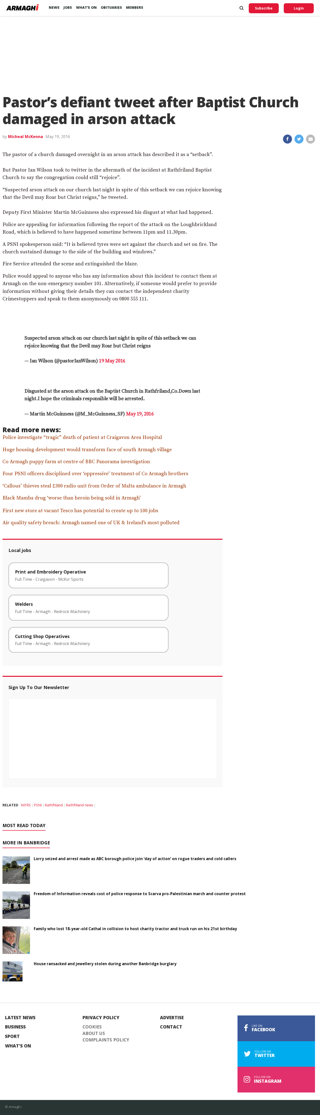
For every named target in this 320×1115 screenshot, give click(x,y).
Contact (171, 1027)
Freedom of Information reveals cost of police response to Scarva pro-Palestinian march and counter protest (140, 893)
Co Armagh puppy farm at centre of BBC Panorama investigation (76, 462)
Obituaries (111, 7)
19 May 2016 (112, 361)
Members (134, 7)
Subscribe (263, 8)
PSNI (38, 805)
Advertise (172, 1017)
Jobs (68, 7)
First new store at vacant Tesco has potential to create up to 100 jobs (80, 511)
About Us (93, 1033)
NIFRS (26, 805)
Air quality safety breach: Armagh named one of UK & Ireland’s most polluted (91, 523)
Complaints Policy (105, 1040)
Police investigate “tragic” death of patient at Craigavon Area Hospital (82, 437)
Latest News (20, 1017)
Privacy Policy (101, 1017)
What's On (18, 1046)
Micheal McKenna (25, 136)
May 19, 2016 (140, 414)
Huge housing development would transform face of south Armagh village (87, 450)
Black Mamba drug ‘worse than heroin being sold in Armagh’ (71, 498)
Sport (12, 1036)
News (54, 7)
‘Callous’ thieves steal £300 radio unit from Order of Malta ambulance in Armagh (94, 486)
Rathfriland (54, 805)
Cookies (92, 1027)
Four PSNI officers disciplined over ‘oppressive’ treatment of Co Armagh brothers (95, 474)
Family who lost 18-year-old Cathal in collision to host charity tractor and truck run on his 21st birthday (135, 928)
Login (299, 8)
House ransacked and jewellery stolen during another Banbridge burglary (105, 963)
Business (15, 1027)
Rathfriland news (79, 805)
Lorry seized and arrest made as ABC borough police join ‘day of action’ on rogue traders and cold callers (135, 858)
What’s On (86, 7)
